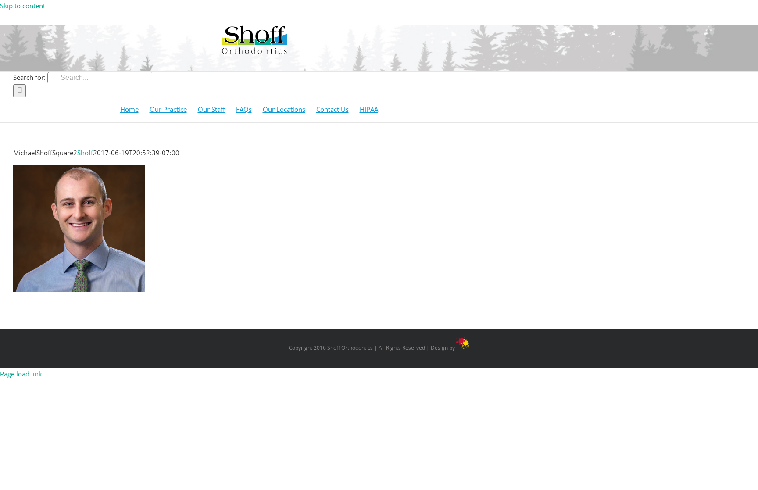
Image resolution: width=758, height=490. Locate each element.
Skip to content (22, 5)
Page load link (21, 373)
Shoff (85, 152)
